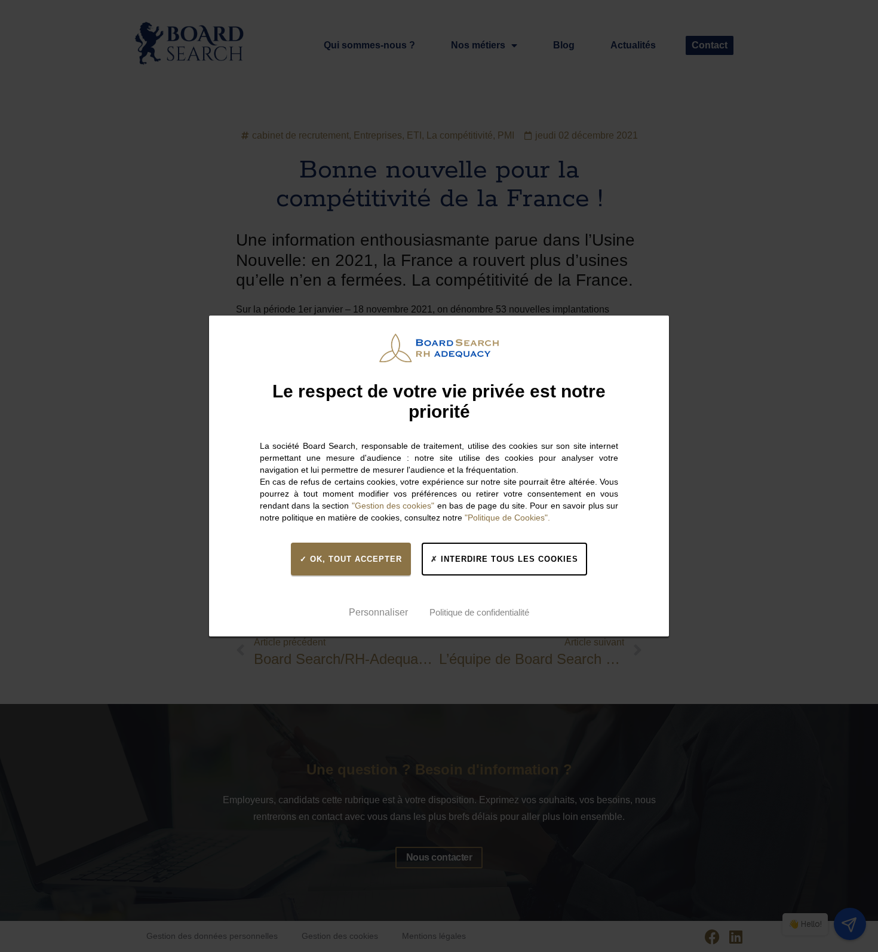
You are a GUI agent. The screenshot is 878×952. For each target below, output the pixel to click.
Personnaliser (378, 612)
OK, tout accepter (354, 559)
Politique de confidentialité (479, 612)
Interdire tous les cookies (508, 559)
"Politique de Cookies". (507, 517)
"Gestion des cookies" (393, 505)
